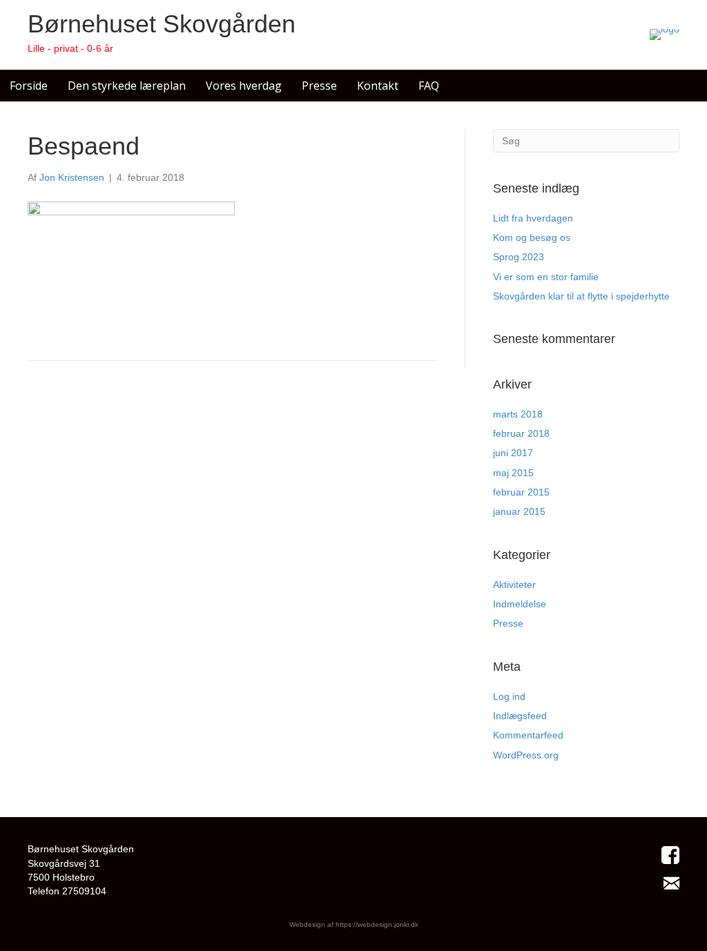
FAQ (428, 85)
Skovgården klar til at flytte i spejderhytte (581, 296)
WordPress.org (526, 755)
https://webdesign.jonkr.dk (377, 924)
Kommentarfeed (528, 735)
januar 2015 (519, 511)
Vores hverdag (244, 85)
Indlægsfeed (520, 715)
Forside (29, 85)
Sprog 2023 (518, 256)
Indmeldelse (519, 603)
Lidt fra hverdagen (533, 218)
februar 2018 (521, 433)
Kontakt (377, 85)
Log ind (509, 696)
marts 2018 (518, 414)
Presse (319, 85)
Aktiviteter (514, 584)
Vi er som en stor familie (546, 276)
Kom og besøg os (531, 237)
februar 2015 (521, 492)
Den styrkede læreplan (127, 85)
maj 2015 (513, 472)
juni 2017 (513, 452)
